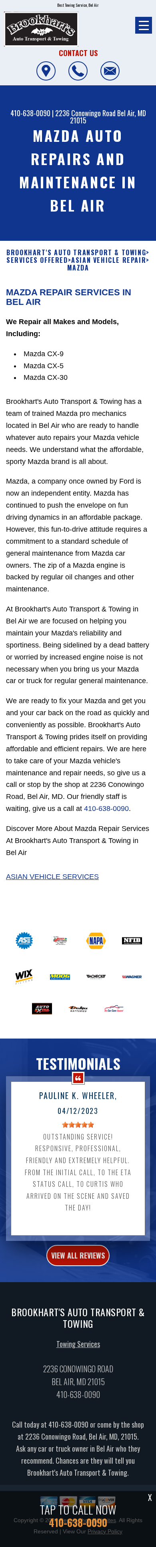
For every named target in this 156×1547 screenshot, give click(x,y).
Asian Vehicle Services (52, 877)
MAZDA (78, 268)
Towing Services (78, 1344)
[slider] (78, 1124)
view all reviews (78, 1255)
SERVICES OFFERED (37, 260)
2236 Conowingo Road (85, 113)
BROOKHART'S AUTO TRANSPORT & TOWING (76, 252)
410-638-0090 (30, 113)
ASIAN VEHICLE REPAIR (108, 260)
